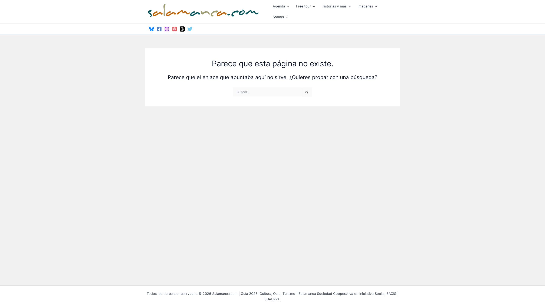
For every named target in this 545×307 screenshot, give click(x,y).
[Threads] (182, 29)
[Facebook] (159, 29)
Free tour (303, 6)
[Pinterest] (174, 29)
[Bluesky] (151, 29)
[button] (287, 6)
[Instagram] (166, 29)
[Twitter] (189, 29)
